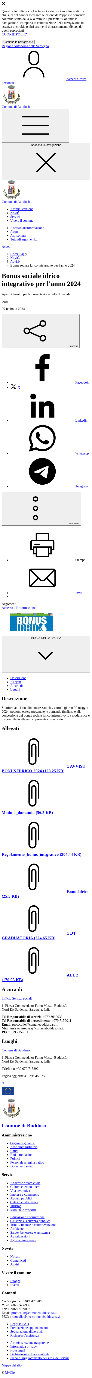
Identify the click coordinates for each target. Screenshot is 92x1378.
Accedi (6, 246)
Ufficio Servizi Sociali (17, 998)
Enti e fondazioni (21, 1155)
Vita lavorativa (20, 1190)
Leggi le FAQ (19, 1324)
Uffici (14, 1151)
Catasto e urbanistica (24, 1202)
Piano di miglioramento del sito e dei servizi (39, 1358)
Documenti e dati (21, 1166)
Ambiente (17, 1228)
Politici (15, 1158)
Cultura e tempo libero (25, 1187)
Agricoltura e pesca (23, 1240)
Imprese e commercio (24, 1194)
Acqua (14, 231)
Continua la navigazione (18, 42)
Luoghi (15, 1281)
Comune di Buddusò (16, 1050)
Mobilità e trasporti (23, 1210)
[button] (21, 209)
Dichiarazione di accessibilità (29, 1354)
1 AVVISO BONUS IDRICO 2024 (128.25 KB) (44, 768)
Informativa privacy (23, 1346)
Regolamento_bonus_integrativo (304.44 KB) (41, 854)
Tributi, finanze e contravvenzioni (33, 1225)
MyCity (10, 1372)
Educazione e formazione (27, 1217)
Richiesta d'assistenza (24, 1335)
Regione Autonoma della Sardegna (25, 46)
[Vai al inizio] (3, 1083)
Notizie (15, 1256)
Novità (14, 257)
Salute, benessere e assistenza (30, 1232)
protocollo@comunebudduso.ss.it (33, 1313)
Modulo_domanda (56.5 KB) (27, 812)
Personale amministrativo (27, 1162)
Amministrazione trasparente (29, 1342)
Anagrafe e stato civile (25, 1183)
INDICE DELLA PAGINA (46, 637)
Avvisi (14, 261)
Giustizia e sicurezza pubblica (30, 1221)
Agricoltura (18, 235)
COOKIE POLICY (15, 34)
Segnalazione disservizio (26, 1331)
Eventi (14, 1285)
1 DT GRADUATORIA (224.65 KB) (39, 935)
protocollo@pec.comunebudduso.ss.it (35, 1316)
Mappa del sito (12, 1365)
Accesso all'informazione (27, 228)
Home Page (18, 254)
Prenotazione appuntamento (29, 1328)
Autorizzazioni (20, 1236)
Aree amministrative (23, 1147)
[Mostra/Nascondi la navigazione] (35, 126)
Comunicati (18, 1260)
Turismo (15, 1206)
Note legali (17, 1350)
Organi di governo (22, 1143)
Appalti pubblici (21, 1198)
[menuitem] (49, 382)
